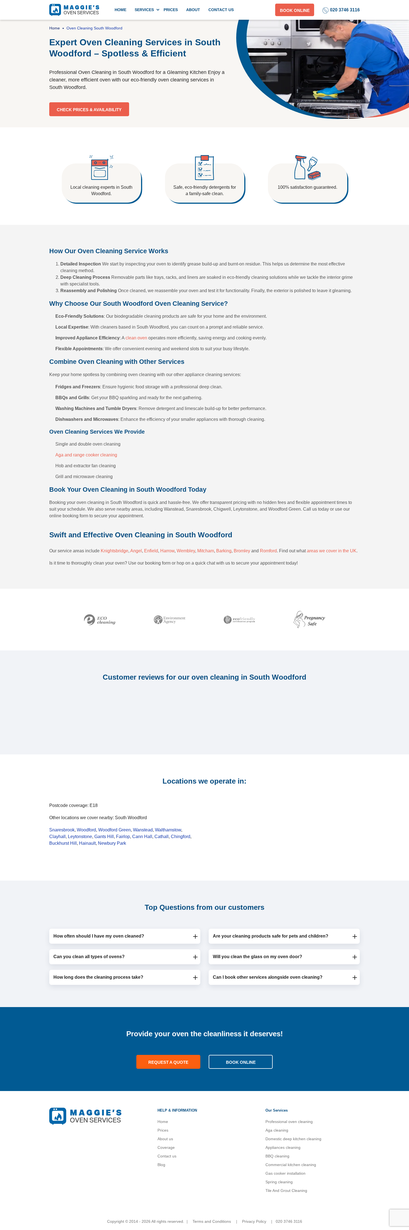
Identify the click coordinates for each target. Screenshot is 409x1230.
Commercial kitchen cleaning (290, 1164)
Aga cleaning (276, 1130)
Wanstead (143, 830)
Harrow (167, 550)
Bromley (242, 550)
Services (144, 10)
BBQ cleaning (277, 1156)
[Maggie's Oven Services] (74, 10)
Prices (171, 10)
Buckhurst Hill (63, 843)
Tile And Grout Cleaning (286, 1190)
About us (165, 1139)
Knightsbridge (114, 550)
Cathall (161, 836)
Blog (161, 1164)
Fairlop (123, 836)
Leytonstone (80, 836)
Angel (136, 550)
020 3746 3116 (345, 10)
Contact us (221, 10)
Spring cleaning (279, 1182)
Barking (223, 550)
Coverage (166, 1147)
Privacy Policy (254, 1221)
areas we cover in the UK (331, 550)
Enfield (151, 550)
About (193, 10)
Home (120, 10)
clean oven (136, 338)
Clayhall (57, 836)
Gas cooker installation (285, 1173)
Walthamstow (168, 830)
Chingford (180, 836)
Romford (268, 550)
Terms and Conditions (212, 1221)
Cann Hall (142, 836)
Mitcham (205, 550)
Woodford (86, 830)
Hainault (87, 843)
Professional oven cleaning (289, 1121)
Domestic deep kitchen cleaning (293, 1139)
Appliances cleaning (282, 1147)
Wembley (186, 550)
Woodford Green (114, 830)
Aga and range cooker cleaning (86, 455)
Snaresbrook (62, 830)
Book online (295, 10)
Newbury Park (112, 843)
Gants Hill (104, 836)
